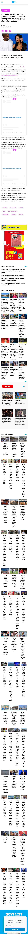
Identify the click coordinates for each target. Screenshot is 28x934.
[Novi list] (14, 2)
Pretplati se (15, 929)
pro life (21, 214)
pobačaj (5, 207)
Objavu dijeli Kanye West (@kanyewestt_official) (13, 183)
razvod (21, 207)
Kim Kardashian (12, 211)
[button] (24, 243)
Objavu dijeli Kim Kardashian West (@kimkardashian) (15, 132)
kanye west (13, 207)
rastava (14, 214)
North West (5, 214)
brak (4, 211)
